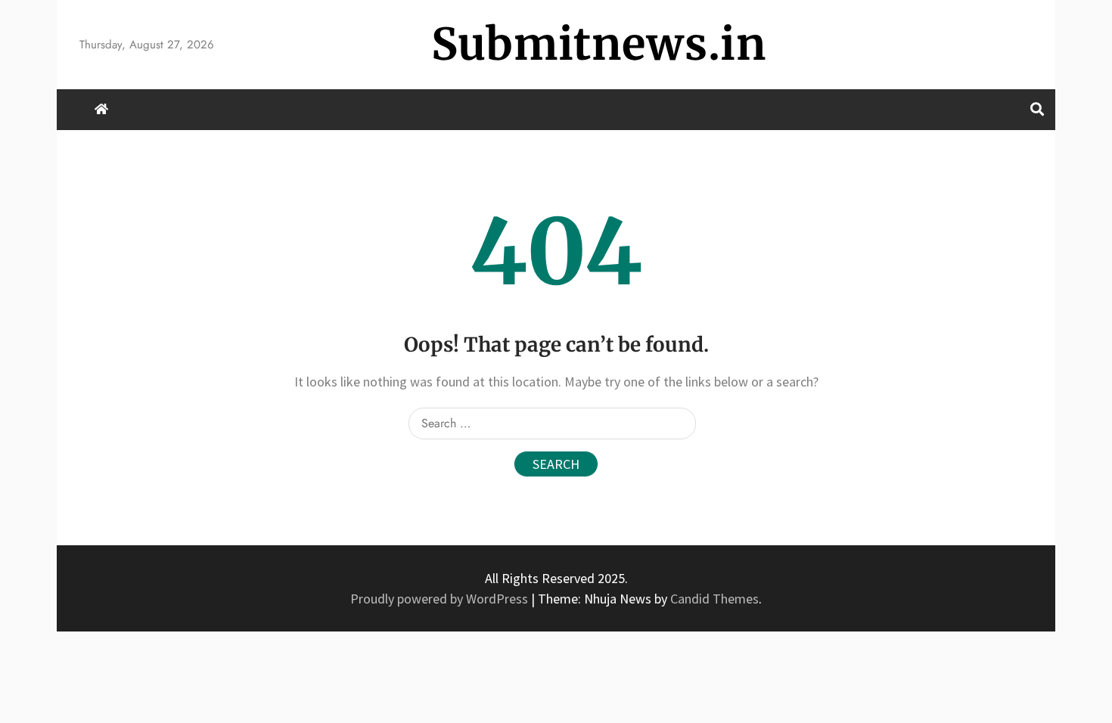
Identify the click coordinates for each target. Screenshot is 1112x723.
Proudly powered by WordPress (440, 598)
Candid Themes (714, 598)
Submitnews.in (598, 44)
